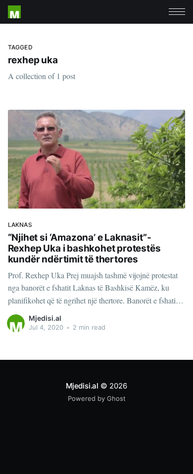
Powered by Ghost (97, 398)
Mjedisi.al (45, 318)
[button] (177, 11)
